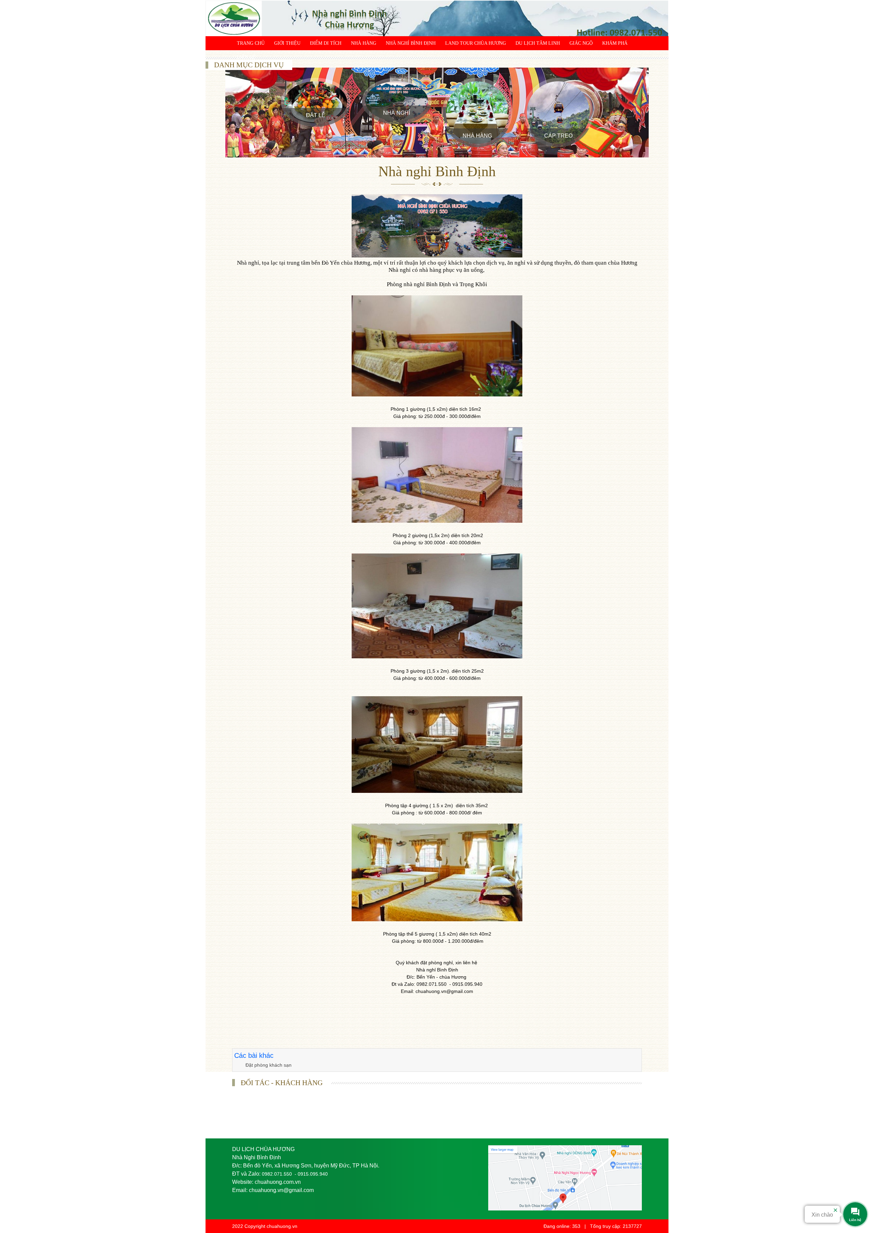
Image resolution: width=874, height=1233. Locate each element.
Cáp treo (558, 136)
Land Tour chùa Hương (475, 43)
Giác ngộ (581, 43)
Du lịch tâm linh (538, 43)
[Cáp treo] (558, 112)
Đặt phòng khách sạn (268, 1065)
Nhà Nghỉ (396, 113)
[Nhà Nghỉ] (396, 101)
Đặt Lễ (315, 115)
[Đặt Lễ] (315, 102)
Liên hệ (246, 57)
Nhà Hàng (363, 43)
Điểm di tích (325, 43)
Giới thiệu (287, 43)
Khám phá (615, 43)
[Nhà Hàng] (477, 112)
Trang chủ (251, 43)
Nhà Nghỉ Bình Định (411, 43)
